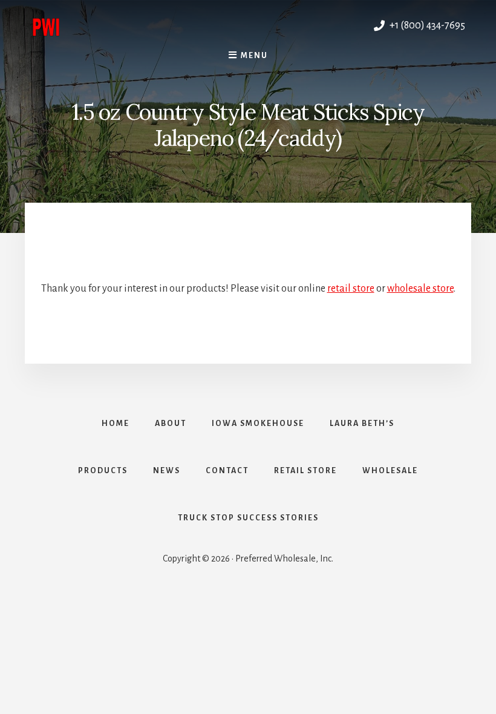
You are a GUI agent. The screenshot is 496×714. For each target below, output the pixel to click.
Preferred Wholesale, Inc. (139, 25)
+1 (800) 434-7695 (426, 25)
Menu (254, 55)
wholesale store (420, 288)
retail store (350, 288)
